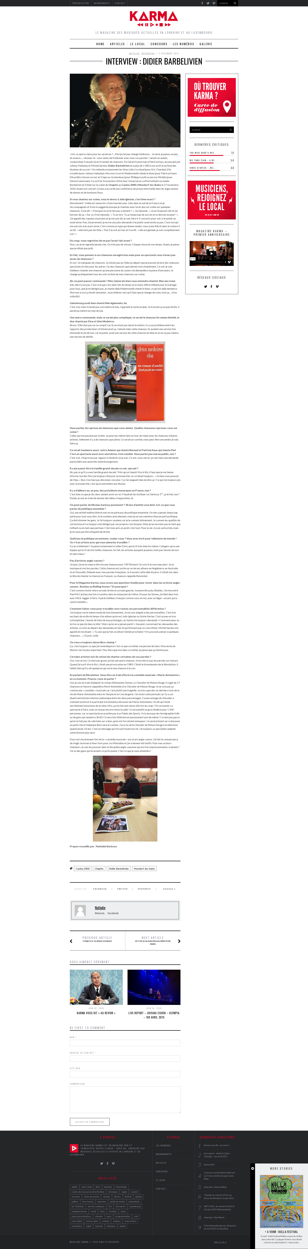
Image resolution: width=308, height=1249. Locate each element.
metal (93, 1211)
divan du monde (91, 1196)
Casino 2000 (83, 868)
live (110, 1206)
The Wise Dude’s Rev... (203, 152)
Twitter (122, 889)
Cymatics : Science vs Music (97, 939)
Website (100, 913)
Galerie (206, 44)
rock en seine (92, 1221)
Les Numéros (183, 44)
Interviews (148, 53)
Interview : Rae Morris (214, 1217)
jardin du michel (117, 1201)
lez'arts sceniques (96, 1206)
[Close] (252, 1168)
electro (117, 1196)
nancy (123, 1211)
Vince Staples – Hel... (203, 167)
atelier (74, 1187)
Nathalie (100, 907)
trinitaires (111, 1226)
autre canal (86, 1187)
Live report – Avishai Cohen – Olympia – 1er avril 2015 (153, 1015)
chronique (113, 1192)
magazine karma (79, 1211)
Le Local (137, 44)
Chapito (99, 868)
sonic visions (130, 1221)
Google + (169, 889)
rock (136, 1216)
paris (109, 1216)
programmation (122, 1216)
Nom (73, 1037)
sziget (88, 1226)
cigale (124, 1192)
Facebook (100, 889)
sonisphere (77, 1226)
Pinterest (144, 889)
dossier (106, 1196)
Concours (159, 44)
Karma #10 (209, 1164)
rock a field (77, 1221)
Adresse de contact (83, 1052)
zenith (122, 1226)
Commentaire (77, 1083)
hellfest (75, 1201)
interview (101, 1201)
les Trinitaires (78, 1206)
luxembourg (135, 1206)
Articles (117, 44)
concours (76, 1196)
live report (120, 1206)
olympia (99, 1216)
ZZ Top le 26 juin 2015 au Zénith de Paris (153, 940)
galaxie (138, 1196)
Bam (98, 1187)
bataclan (108, 1187)
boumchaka (121, 1187)
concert (134, 1192)
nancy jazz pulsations (81, 1216)
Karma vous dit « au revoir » (96, 1013)
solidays (117, 1221)
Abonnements (164, 1154)
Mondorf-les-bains (144, 868)
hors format (87, 1201)
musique (113, 1211)
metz (102, 1211)
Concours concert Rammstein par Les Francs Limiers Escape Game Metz (219, 1175)
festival (128, 1196)
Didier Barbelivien (119, 868)
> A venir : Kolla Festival (281, 1232)
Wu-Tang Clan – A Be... (203, 160)
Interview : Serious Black (215, 1187)
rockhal (105, 1221)
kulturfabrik (134, 1201)
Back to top (219, 1242)
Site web (75, 1068)
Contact (161, 1188)
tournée (99, 1226)
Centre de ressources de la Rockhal (88, 1192)
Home (100, 44)
